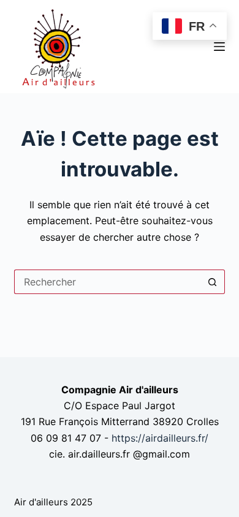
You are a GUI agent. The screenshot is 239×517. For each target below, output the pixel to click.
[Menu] (219, 46)
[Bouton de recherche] (212, 282)
